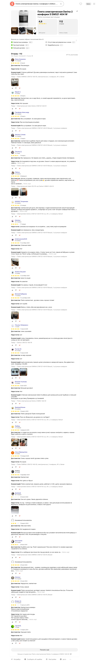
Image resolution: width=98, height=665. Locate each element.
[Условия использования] (76, 40)
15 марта (22, 138)
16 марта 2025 (24, 411)
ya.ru (64, 659)
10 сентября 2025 (25, 298)
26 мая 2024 (23, 544)
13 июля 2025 (24, 329)
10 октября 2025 (24, 243)
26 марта (22, 95)
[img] (15, 63)
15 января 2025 (24, 456)
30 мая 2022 (23, 581)
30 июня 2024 (24, 497)
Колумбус (17, 659)
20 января (23, 205)
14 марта (22, 155)
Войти (88, 4)
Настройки (52, 659)
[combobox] (36, 3)
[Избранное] (81, 4)
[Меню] (94, 4)
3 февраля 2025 (24, 430)
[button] (14, 30)
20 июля (22, 63)
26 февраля (23, 176)
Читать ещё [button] (21, 163)
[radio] (12, 88)
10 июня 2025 (24, 353)
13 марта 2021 (24, 629)
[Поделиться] (77, 11)
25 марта (22, 116)
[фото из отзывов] (15, 82)
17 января (23, 224)
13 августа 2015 (24, 605)
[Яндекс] (12, 4)
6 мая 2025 (23, 385)
